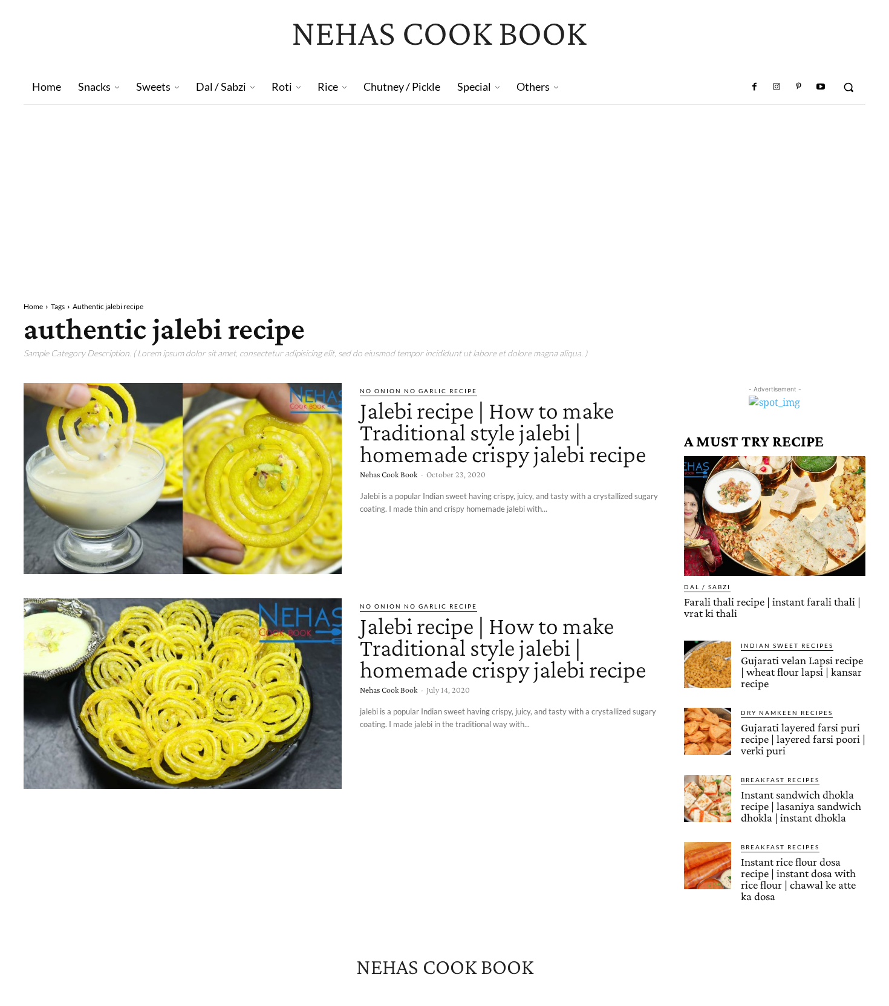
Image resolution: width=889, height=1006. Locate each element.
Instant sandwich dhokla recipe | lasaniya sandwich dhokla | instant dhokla (801, 806)
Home (33, 306)
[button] (848, 87)
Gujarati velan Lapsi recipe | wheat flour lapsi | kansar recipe (802, 672)
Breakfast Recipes (780, 779)
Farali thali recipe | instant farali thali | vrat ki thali (772, 607)
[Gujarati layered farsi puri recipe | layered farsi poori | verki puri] (707, 731)
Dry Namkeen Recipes (787, 712)
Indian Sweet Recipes (787, 645)
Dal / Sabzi (707, 586)
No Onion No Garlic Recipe (418, 390)
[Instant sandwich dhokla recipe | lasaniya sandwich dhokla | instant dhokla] (707, 798)
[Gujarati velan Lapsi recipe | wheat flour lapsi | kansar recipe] (707, 664)
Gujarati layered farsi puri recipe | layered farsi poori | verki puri (803, 739)
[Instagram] (776, 87)
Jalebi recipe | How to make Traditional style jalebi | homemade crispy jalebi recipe (503, 432)
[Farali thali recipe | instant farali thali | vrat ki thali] (774, 516)
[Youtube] (821, 87)
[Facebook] (755, 87)
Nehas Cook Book (388, 474)
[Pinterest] (798, 87)
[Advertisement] (444, 195)
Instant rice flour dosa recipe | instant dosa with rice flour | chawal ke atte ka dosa (798, 879)
